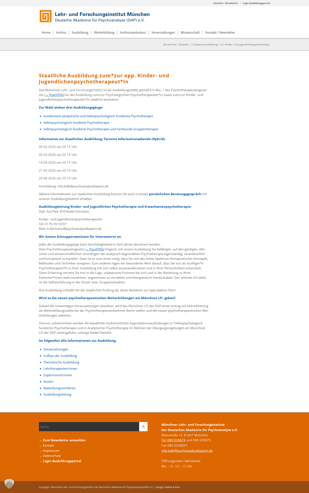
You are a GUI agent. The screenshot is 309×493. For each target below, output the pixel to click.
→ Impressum (49, 450)
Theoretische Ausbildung (61, 362)
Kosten (48, 381)
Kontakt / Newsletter (225, 3)
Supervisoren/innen (58, 375)
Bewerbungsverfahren (60, 388)
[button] (9, 484)
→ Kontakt (46, 445)
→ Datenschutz (50, 456)
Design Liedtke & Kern (168, 487)
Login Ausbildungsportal (256, 3)
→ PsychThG (54, 95)
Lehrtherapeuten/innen (60, 368)
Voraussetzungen (56, 349)
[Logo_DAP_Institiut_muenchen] (95, 16)
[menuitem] (225, 3)
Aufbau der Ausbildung (60, 356)
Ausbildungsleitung (57, 394)
